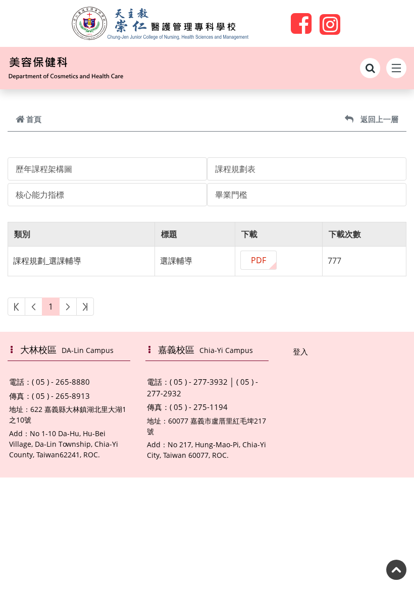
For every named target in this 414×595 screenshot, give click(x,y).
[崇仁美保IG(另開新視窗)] (330, 23)
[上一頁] (33, 307)
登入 (300, 351)
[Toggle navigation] (396, 68)
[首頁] (83, 68)
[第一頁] (16, 307)
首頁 (33, 119)
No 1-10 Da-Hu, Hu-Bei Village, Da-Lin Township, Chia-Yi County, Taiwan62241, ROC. (63, 444)
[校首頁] (160, 23)
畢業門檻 (231, 194)
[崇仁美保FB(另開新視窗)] (301, 23)
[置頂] (396, 570)
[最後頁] (85, 307)
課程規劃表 (235, 168)
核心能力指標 (40, 194)
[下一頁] (68, 307)
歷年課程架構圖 (44, 168)
